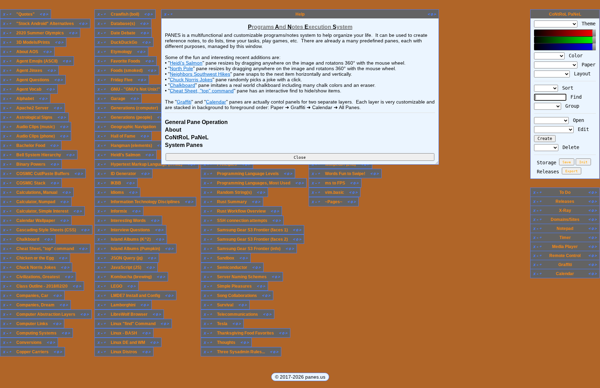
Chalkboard (182, 85)
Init (583, 162)
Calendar (216, 102)
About (173, 130)
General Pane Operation (196, 122)
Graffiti (184, 102)
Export (571, 171)
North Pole (181, 68)
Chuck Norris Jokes (191, 79)
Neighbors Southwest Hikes (200, 74)
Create (545, 138)
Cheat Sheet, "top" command (202, 90)
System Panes (184, 145)
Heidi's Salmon (186, 63)
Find (575, 97)
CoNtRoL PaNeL (187, 137)
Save (566, 162)
